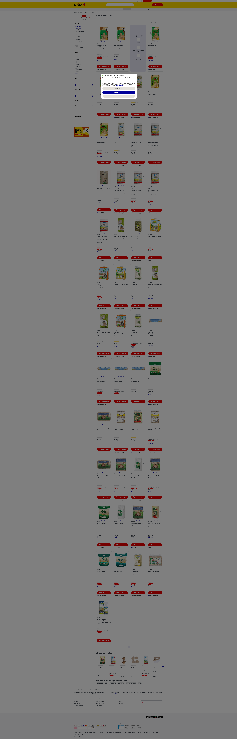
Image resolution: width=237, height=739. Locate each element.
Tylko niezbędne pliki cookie (119, 95)
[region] (119, 86)
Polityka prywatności (119, 85)
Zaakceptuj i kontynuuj (119, 92)
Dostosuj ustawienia (119, 88)
